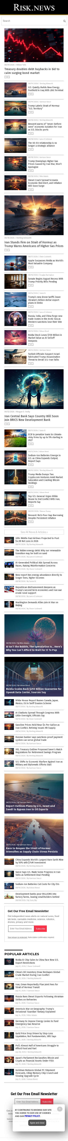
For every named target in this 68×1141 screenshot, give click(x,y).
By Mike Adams (23, 643)
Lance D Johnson (46, 139)
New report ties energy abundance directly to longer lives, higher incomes (38, 576)
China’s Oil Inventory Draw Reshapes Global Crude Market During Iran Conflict (37, 973)
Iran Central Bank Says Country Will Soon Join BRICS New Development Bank (31, 418)
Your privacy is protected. (17, 937)
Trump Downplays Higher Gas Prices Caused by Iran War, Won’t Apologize (45, 164)
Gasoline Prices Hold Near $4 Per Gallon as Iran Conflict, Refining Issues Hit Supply (37, 726)
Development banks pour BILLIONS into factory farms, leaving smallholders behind (37, 895)
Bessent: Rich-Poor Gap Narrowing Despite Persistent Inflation (45, 516)
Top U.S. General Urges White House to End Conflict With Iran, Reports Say (44, 499)
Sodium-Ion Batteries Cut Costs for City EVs (37, 884)
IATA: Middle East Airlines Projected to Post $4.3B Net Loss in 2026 (37, 539)
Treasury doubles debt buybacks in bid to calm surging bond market (31, 71)
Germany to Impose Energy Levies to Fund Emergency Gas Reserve (36, 1022)
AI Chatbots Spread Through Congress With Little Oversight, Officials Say (37, 714)
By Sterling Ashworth (35, 544)
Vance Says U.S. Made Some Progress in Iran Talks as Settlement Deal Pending (37, 873)
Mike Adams (44, 176)
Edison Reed (44, 331)
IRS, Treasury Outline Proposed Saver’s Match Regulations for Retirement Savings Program (38, 751)
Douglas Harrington (47, 275)
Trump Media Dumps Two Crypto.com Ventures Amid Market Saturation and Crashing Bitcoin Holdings (45, 479)
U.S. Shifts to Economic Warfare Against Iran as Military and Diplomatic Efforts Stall (39, 763)
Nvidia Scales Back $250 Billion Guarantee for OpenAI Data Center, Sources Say (34, 690)
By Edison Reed (23, 685)
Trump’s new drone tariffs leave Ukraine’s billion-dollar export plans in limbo (44, 300)
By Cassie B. (31, 581)
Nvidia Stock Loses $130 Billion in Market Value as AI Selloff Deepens (45, 338)
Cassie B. (43, 293)
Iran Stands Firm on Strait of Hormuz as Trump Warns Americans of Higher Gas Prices (33, 244)
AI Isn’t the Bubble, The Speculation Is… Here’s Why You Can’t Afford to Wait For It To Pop (34, 648)
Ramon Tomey (45, 511)
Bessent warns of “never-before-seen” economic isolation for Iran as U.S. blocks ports (45, 127)
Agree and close (37, 1123)
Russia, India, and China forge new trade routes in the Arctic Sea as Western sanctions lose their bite (45, 319)
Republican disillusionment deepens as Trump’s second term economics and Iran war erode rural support (38, 590)
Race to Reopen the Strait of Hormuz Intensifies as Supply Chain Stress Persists (32, 850)
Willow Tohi (21, 65)
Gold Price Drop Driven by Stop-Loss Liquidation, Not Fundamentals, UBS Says (35, 1035)
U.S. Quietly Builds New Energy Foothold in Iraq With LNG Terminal (45, 89)
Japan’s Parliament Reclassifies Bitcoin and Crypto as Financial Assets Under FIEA (37, 1059)
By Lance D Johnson (34, 557)
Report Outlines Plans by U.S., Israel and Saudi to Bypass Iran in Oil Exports (30, 807)
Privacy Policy (32, 1116)
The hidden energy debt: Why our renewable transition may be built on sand (38, 552)
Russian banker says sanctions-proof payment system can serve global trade (38, 738)
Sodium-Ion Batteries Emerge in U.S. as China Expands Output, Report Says (44, 458)
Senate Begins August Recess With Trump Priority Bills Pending (45, 280)
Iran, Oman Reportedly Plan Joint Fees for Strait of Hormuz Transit (36, 986)
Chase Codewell (45, 257)
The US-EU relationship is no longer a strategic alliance (42, 144)
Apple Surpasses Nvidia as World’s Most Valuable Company (45, 262)
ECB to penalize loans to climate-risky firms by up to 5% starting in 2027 (45, 437)
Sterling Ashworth (46, 84)
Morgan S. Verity (23, 412)
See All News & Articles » (34, 532)
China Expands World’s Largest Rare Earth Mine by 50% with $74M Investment (39, 861)
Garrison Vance (45, 102)
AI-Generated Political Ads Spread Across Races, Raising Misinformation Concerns (36, 564)
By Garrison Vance (34, 744)
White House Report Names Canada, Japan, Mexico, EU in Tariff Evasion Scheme (36, 702)
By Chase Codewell (34, 569)
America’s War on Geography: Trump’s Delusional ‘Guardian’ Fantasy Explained (35, 1010)
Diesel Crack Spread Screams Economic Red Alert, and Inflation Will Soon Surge (45, 183)
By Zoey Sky (32, 900)
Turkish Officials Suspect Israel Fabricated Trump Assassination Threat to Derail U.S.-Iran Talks (44, 357)
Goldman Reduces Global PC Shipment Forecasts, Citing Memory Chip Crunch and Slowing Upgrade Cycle (36, 1073)
